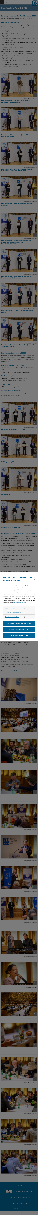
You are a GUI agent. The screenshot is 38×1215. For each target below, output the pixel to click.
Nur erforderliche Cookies (18, 629)
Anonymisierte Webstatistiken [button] (13, 612)
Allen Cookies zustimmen (19, 635)
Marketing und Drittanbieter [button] (12, 616)
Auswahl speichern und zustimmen (19, 623)
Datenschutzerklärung (20, 602)
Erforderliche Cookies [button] (10, 608)
